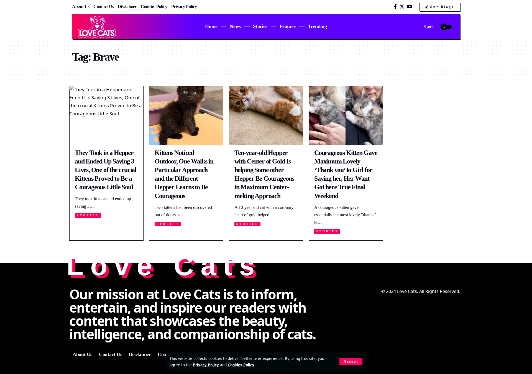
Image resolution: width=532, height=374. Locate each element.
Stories (88, 215)
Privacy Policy (206, 364)
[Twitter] (402, 7)
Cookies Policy (241, 364)
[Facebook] (395, 7)
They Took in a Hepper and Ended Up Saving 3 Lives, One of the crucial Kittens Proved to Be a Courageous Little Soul (105, 170)
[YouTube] (410, 7)
